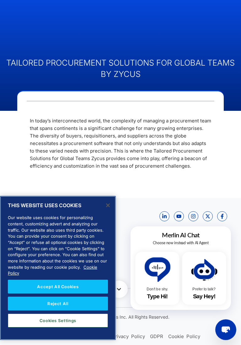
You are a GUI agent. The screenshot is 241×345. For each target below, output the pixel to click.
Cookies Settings (58, 320)
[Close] (108, 205)
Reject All (57, 303)
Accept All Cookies (57, 286)
